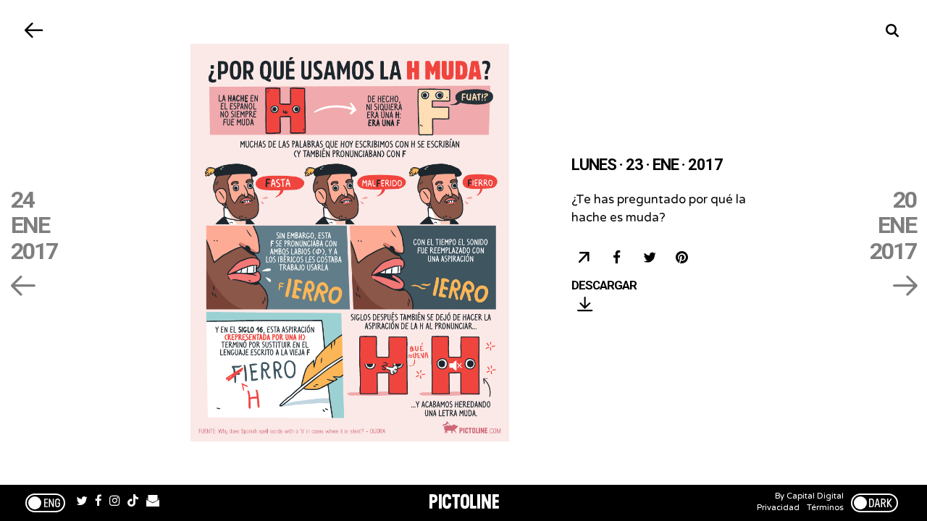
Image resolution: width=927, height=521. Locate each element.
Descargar (604, 285)
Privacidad (778, 507)
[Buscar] (893, 31)
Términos (825, 507)
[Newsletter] (152, 503)
